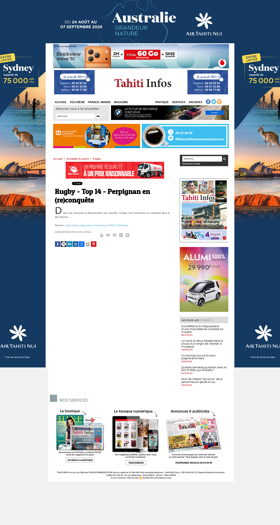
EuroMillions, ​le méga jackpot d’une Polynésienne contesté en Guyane (202, 329)
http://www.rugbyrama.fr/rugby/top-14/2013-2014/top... (98, 225)
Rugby (97, 158)
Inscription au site (163, 478)
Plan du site (133, 478)
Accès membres (118, 478)
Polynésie (77, 102)
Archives (195, 102)
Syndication (148, 478)
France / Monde (99, 102)
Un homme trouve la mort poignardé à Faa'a (198, 357)
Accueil (61, 102)
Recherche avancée (191, 163)
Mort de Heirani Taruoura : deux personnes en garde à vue (202, 380)
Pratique (162, 102)
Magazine (121, 102)
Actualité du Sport (77, 158)
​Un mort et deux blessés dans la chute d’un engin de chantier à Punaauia (202, 343)
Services (178, 102)
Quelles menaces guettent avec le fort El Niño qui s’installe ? (203, 369)
